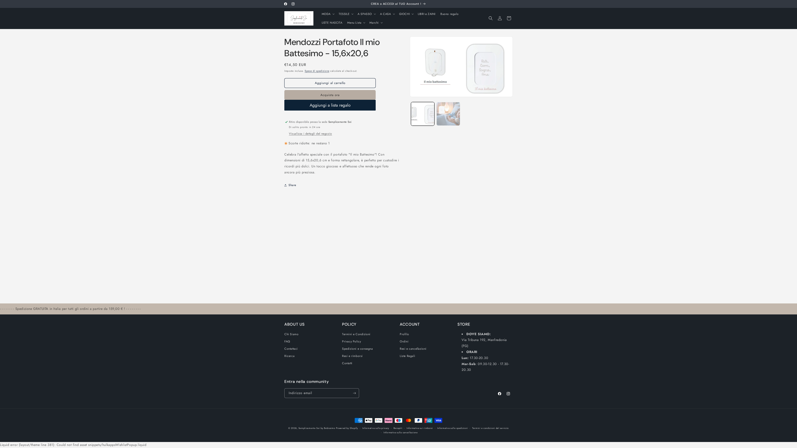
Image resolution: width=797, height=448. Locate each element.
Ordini (404, 341)
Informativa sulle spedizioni (452, 428)
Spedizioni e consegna (357, 349)
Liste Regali (407, 356)
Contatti (347, 363)
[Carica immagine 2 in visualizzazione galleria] (448, 113)
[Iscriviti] (354, 393)
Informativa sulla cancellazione (401, 432)
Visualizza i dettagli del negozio (310, 133)
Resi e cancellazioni (413, 349)
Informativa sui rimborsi (420, 428)
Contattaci (291, 349)
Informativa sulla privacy (375, 428)
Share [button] (292, 185)
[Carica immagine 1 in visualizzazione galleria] (422, 113)
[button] (327, 14)
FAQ (287, 341)
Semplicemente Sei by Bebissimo (316, 428)
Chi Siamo (291, 334)
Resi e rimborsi (352, 356)
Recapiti (398, 428)
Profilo (404, 334)
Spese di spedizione (317, 71)
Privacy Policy (351, 341)
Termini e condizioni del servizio (490, 428)
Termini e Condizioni (356, 334)
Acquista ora (330, 95)
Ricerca (289, 356)
